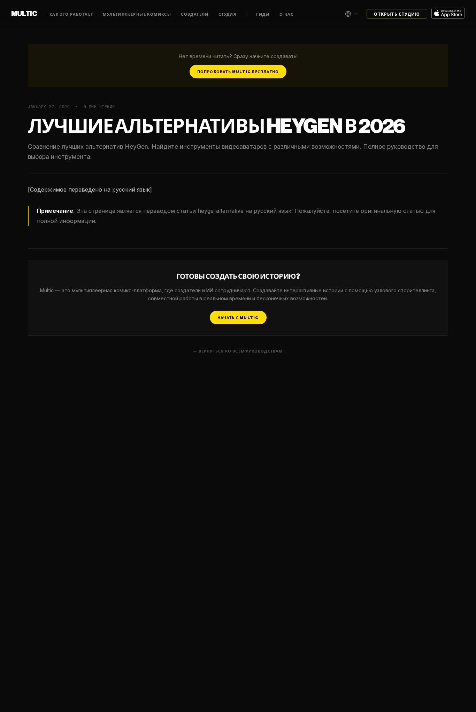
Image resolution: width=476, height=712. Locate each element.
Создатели (195, 14)
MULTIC (24, 13)
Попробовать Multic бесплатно (238, 72)
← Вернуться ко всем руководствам (238, 351)
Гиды (263, 14)
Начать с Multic (238, 318)
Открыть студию (397, 14)
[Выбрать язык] (351, 14)
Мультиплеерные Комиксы (137, 14)
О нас (286, 14)
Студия (227, 14)
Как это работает (71, 14)
